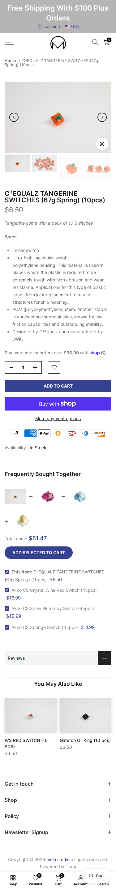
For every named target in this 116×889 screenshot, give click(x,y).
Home (10, 60)
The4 (71, 866)
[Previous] (14, 117)
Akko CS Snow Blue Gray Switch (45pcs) (52, 608)
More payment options (58, 418)
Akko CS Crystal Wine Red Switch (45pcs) (54, 590)
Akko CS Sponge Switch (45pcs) (44, 627)
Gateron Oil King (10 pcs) (85, 740)
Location (52, 26)
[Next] (102, 117)
